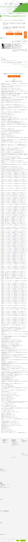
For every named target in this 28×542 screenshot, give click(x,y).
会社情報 (1, 482)
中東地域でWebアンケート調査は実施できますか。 (8, 128)
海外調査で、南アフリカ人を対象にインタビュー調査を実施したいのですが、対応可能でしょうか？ (14, 298)
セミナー (17, 4)
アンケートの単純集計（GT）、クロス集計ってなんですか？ (9, 406)
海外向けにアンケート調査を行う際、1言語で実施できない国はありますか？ (11, 156)
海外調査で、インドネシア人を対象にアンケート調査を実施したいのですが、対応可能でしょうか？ (14, 209)
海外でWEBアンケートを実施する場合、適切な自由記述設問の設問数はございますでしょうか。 (13, 122)
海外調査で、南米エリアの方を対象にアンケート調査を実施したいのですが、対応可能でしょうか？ (14, 171)
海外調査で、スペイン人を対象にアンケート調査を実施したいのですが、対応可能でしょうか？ (13, 255)
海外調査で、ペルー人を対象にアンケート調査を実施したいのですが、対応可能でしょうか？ (13, 192)
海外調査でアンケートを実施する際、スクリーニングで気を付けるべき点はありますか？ (13, 150)
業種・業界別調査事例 (24, 440)
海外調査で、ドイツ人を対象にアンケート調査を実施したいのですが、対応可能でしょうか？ (13, 258)
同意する (23, 540)
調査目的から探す (13, 439)
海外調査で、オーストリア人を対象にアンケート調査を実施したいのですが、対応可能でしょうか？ (14, 248)
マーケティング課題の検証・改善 (15, 444)
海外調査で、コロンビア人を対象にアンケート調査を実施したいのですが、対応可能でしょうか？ (14, 194)
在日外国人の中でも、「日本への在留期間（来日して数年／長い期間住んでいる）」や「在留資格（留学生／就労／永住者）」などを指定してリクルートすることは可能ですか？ (14, 94)
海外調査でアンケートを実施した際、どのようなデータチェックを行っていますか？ (12, 367)
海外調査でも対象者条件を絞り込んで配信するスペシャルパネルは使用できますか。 (12, 341)
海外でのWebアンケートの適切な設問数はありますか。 (8, 386)
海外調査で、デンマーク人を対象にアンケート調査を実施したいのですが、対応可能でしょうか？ (14, 243)
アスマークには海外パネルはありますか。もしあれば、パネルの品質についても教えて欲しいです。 (14, 370)
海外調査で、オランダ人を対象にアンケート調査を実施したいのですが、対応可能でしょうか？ (13, 239)
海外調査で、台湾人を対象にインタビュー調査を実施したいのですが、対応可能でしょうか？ (13, 272)
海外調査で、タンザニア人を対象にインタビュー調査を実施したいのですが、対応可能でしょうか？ (14, 295)
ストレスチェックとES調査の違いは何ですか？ (7, 397)
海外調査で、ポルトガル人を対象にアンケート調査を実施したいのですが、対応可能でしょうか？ (14, 238)
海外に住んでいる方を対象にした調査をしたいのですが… (8, 431)
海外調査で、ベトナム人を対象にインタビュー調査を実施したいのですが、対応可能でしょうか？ (14, 267)
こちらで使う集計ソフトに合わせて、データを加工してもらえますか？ (10, 411)
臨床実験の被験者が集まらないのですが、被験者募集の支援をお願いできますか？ (12, 345)
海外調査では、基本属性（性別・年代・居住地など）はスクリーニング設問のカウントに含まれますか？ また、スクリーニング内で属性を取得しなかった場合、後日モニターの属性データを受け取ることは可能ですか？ (14, 154)
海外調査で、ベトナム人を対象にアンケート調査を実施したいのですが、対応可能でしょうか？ (13, 212)
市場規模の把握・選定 (14, 441)
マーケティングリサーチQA (25, 455)
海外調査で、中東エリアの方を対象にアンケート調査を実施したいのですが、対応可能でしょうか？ (14, 176)
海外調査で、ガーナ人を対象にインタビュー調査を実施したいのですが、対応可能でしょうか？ (13, 311)
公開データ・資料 (21, 4)
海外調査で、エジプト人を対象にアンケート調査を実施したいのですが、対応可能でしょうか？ (13, 227)
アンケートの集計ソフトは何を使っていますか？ (7, 410)
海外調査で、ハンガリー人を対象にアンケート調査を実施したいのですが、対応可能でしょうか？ (14, 233)
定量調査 (4, 440)
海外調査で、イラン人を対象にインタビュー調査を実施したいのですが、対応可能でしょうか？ (13, 288)
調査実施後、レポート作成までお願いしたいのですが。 (8, 414)
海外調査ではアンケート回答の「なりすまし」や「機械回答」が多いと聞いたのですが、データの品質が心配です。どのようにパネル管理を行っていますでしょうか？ (14, 375)
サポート (23, 453)
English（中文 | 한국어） (22, 2)
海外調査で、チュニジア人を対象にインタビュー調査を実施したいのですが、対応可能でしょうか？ (14, 294)
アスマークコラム (26, 4)
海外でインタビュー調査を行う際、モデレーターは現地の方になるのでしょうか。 (12, 104)
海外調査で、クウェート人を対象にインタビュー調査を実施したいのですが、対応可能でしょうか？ (14, 287)
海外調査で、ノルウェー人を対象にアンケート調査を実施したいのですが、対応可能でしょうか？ (14, 252)
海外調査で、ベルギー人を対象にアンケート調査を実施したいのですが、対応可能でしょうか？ (13, 246)
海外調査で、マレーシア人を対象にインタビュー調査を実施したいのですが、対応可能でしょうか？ (14, 266)
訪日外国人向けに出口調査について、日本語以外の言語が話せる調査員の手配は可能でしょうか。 (14, 99)
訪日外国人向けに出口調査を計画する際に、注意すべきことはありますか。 (11, 100)
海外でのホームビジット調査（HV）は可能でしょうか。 (8, 114)
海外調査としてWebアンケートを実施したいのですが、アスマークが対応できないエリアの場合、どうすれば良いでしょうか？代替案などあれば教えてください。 (14, 350)
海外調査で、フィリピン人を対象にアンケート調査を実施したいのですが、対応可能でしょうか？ (14, 207)
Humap (1, 522)
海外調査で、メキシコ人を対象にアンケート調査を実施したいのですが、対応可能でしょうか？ (13, 198)
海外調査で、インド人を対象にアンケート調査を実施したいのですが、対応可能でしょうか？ (13, 216)
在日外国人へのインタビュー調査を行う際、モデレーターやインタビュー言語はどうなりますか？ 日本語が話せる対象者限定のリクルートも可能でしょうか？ (14, 91)
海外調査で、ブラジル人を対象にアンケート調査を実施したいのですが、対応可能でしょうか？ (13, 199)
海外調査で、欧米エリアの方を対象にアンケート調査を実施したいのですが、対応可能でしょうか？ (14, 179)
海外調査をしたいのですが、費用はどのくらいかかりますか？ (9, 417)
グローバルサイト (2, 534)
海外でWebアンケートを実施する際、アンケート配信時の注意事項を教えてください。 (12, 152)
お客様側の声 (23, 441)
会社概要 (1, 483)
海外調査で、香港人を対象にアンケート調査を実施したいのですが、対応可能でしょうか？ (13, 220)
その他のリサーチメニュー (6, 442)
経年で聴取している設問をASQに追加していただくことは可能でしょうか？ (11, 395)
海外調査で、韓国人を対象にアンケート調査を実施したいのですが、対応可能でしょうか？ (13, 219)
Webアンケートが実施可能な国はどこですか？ (7, 384)
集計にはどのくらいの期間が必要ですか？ (6, 413)
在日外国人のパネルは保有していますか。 (6, 116)
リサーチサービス (6, 4)
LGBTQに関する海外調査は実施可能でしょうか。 (7, 378)
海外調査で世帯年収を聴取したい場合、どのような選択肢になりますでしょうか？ (12, 383)
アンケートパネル (24, 454)
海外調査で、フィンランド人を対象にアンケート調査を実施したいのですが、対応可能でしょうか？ (14, 249)
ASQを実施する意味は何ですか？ (5, 391)
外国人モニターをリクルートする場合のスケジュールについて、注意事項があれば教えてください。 (14, 432)
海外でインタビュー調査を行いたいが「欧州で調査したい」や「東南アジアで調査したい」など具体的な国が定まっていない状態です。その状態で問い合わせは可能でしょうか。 (14, 170)
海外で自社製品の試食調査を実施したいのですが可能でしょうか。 (10, 421)
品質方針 (1, 486)
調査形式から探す (5, 439)
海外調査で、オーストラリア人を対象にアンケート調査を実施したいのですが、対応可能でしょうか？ (14, 206)
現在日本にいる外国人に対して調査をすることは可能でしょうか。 (10, 117)
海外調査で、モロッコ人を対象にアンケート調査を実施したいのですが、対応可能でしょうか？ (13, 223)
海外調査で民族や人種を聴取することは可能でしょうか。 (8, 376)
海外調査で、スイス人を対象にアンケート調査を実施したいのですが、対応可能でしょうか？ (13, 245)
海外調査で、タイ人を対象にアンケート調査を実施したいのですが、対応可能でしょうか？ (13, 213)
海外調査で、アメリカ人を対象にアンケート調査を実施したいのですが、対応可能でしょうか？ (13, 202)
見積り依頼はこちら (25, 33)
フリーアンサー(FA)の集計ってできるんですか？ (7, 403)
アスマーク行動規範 (2, 485)
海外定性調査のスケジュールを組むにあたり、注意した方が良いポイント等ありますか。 (13, 168)
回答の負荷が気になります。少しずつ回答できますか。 (8, 398)
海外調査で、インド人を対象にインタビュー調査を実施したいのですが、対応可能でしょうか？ (13, 271)
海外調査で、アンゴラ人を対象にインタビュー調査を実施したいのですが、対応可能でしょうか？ (14, 314)
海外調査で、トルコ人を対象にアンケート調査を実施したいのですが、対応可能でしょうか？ (13, 232)
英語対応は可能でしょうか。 (5, 428)
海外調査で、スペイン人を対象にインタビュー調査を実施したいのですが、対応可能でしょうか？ (14, 320)
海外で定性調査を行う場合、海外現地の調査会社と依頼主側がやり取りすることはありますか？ (13, 327)
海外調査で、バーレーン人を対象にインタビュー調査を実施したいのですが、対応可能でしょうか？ (14, 291)
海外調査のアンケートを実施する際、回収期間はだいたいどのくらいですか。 (11, 149)
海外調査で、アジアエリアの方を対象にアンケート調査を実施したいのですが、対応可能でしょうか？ (14, 174)
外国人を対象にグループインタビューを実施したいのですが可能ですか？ (10, 344)
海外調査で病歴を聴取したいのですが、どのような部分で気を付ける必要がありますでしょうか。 (14, 354)
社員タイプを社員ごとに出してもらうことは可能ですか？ (8, 394)
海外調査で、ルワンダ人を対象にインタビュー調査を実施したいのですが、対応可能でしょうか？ (14, 301)
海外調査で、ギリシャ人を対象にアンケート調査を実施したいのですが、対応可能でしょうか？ (13, 242)
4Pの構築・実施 (13, 443)
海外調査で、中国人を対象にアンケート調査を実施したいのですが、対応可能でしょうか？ (13, 222)
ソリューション (13, 457)
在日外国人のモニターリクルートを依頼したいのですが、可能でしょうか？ (11, 133)
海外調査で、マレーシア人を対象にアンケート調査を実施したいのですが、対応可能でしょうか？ (14, 210)
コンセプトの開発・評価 (14, 442)
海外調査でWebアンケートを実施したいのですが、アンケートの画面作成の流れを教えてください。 (14, 144)
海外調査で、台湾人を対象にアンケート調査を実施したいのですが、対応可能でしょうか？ (13, 217)
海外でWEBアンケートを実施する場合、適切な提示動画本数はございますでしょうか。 (12, 121)
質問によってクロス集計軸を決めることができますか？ (8, 405)
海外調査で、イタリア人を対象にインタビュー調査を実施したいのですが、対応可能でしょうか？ (14, 317)
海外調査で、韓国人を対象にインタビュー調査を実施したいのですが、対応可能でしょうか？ (13, 274)
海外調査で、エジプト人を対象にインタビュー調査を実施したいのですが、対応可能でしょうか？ (14, 290)
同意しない (18, 540)
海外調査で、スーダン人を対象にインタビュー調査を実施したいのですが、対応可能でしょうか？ (14, 297)
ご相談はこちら (25, 37)
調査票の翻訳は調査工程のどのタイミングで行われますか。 (9, 347)
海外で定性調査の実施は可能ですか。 (6, 338)
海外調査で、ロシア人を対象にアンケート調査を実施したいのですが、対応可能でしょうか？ (13, 253)
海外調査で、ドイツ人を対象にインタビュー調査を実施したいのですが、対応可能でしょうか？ (13, 323)
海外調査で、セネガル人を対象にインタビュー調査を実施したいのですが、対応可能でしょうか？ (14, 300)
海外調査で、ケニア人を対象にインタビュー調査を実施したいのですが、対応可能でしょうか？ (13, 307)
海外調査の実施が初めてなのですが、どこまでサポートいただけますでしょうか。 (12, 425)
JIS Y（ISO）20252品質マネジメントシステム (5, 487)
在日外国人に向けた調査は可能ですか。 (6, 134)
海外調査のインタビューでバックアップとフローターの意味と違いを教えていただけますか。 (13, 105)
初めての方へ (13, 445)
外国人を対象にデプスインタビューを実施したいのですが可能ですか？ (10, 342)
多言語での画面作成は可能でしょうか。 (6, 426)
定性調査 (4, 441)
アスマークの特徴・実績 (11, 4)
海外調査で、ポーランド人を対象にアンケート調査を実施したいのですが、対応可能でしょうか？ (14, 235)
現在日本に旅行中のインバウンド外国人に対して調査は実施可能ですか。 (11, 131)
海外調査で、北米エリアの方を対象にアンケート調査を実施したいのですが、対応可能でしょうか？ (14, 173)
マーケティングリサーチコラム (3, 470)
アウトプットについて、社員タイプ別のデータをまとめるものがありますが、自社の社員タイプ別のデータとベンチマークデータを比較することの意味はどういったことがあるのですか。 (14, 402)
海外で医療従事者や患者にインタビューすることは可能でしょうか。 (10, 422)
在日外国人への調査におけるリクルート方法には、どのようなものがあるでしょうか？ (12, 89)
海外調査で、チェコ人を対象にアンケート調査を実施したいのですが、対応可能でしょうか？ (13, 236)
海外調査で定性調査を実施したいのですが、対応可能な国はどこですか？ (11, 330)
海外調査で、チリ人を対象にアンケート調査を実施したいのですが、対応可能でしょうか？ (13, 195)
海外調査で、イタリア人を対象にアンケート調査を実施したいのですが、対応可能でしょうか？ (13, 256)
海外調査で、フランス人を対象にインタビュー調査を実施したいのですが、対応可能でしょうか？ (14, 322)
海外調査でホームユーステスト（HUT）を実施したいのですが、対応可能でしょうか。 (12, 160)
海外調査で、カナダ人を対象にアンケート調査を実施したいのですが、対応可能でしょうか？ (13, 201)
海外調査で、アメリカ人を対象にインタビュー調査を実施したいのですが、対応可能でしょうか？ (14, 262)
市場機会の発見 (13, 440)
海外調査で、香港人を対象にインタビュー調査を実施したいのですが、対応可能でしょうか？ (13, 275)
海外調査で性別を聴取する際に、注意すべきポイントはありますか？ (10, 379)
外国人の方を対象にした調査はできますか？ (7, 429)
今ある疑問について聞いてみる (14, 76)
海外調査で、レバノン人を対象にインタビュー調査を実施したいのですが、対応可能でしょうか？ (14, 285)
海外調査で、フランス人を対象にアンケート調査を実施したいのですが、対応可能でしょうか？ (13, 259)
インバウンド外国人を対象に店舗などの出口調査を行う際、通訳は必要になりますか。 (12, 130)
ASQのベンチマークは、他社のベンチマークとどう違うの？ (9, 392)
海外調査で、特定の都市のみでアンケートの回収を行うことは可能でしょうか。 (11, 339)
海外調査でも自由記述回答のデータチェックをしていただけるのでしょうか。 (11, 365)
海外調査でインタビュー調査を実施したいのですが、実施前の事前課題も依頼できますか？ (13, 328)
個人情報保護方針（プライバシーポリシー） (5, 484)
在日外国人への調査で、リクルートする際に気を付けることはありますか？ (11, 88)
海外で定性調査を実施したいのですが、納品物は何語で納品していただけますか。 (12, 166)
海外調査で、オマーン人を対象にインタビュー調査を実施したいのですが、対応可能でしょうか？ (14, 284)
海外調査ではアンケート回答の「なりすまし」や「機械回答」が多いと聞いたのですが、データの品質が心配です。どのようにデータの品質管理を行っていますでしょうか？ (14, 373)
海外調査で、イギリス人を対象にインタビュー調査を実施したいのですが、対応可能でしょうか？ (14, 319)
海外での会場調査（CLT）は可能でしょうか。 (7, 113)
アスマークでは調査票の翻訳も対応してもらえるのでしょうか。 (9, 348)
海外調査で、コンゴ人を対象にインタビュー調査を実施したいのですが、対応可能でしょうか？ (13, 312)
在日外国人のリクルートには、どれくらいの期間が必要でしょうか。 (10, 95)
